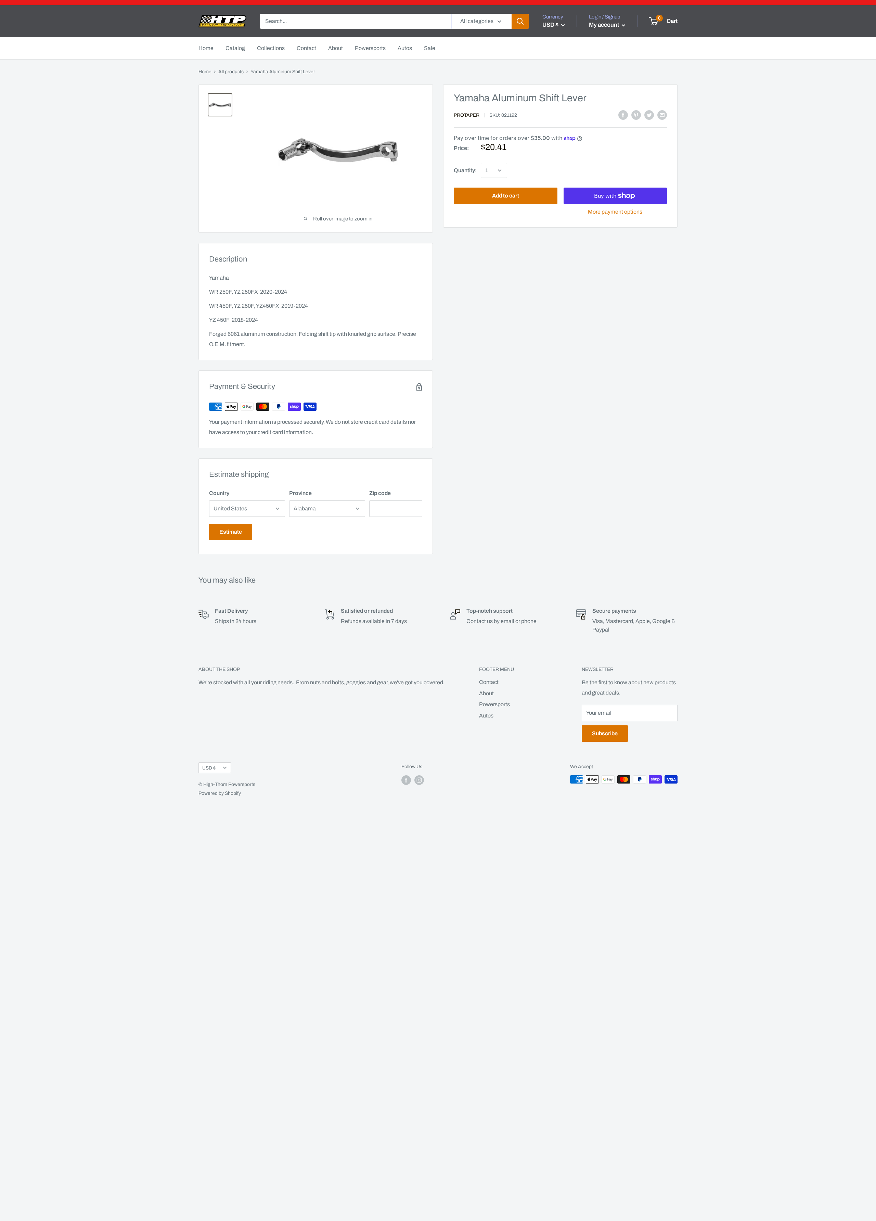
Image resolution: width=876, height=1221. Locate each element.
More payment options (615, 212)
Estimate (230, 532)
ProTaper (466, 115)
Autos (405, 48)
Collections (271, 48)
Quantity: (465, 171)
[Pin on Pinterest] (636, 115)
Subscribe (605, 733)
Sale (429, 48)
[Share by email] (662, 115)
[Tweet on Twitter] (649, 115)
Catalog (235, 48)
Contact (306, 48)
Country (219, 493)
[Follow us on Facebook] (406, 780)
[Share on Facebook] (623, 115)
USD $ (209, 768)
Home (206, 48)
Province (300, 493)
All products (231, 71)
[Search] (520, 21)
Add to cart (505, 196)
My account (604, 25)
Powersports (370, 48)
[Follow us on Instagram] (419, 780)
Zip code (380, 493)
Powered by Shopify (219, 793)
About (335, 48)
